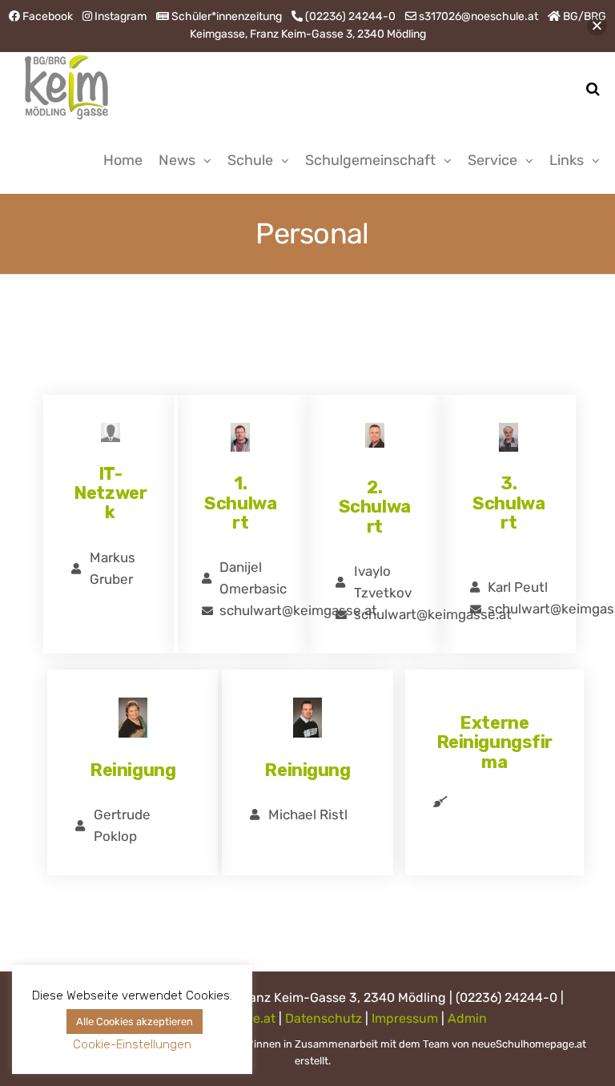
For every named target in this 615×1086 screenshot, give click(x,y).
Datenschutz (323, 1018)
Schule (250, 160)
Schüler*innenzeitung (226, 16)
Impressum (405, 1018)
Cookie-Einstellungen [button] (132, 1044)
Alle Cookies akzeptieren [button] (134, 1022)
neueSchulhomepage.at (529, 1044)
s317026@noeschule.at (478, 16)
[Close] (597, 26)
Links (566, 160)
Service (492, 160)
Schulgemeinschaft (370, 160)
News (177, 160)
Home (123, 160)
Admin (467, 1018)
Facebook (47, 16)
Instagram (120, 16)
